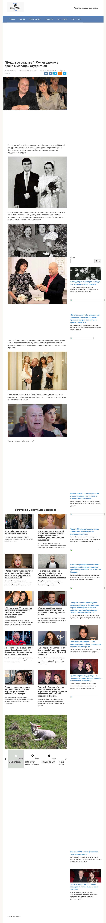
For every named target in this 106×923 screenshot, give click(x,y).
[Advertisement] (53, 40)
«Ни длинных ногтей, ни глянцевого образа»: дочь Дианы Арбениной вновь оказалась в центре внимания (52, 574)
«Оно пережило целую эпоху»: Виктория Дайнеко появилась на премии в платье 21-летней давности (52, 651)
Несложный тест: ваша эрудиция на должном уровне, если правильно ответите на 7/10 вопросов (84, 495)
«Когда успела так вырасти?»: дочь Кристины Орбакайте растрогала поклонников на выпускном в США (19, 574)
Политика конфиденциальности (86, 8)
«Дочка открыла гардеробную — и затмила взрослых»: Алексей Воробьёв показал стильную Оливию (85, 678)
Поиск (72, 257)
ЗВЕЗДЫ (7, 73)
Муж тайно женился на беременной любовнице (16, 532)
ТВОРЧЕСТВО (62, 19)
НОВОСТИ (49, 19)
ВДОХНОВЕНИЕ (35, 19)
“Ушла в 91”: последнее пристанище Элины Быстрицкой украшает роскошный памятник (84, 531)
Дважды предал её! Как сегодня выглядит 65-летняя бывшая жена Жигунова (84, 886)
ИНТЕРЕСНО (76, 19)
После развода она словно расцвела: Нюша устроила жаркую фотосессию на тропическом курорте (17, 690)
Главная (12, 19)
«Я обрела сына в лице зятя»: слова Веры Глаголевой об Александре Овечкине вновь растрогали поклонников (19, 651)
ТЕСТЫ (22, 19)
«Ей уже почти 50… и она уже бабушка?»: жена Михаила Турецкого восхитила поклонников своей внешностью (18, 612)
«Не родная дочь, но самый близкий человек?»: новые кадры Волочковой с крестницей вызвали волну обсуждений (51, 535)
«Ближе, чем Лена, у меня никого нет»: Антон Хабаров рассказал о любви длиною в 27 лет (51, 611)
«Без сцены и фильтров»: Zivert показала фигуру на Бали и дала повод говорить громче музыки (85, 644)
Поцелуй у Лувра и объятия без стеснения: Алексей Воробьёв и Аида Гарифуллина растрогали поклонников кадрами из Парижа (52, 691)
